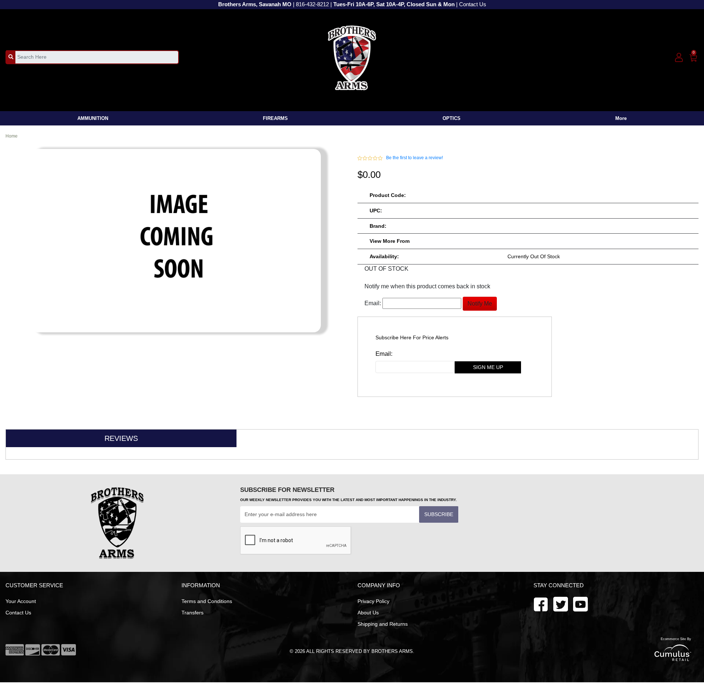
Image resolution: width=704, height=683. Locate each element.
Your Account (21, 601)
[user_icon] (678, 58)
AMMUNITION (92, 118)
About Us (368, 613)
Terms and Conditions (207, 601)
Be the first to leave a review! (414, 157)
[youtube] (560, 603)
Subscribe (438, 514)
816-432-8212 (312, 4)
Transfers (192, 613)
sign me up (488, 367)
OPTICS (452, 118)
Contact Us (472, 4)
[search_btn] (10, 56)
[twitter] (580, 603)
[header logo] (352, 57)
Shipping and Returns (383, 624)
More (621, 118)
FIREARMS (275, 118)
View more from (390, 241)
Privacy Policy (373, 601)
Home (12, 136)
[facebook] (541, 603)
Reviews (121, 438)
